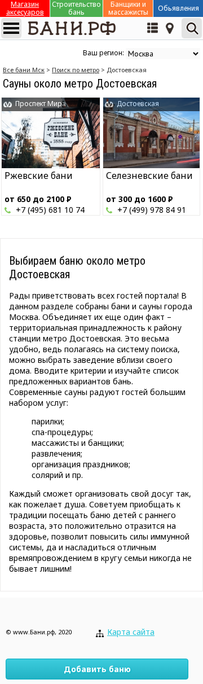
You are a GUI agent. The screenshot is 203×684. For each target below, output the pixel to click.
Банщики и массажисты (128, 8)
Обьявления (178, 8)
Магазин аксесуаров (25, 8)
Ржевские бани (39, 175)
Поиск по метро (75, 69)
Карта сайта (131, 631)
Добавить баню (97, 669)
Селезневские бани (149, 175)
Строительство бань (76, 8)
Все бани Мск (24, 69)
